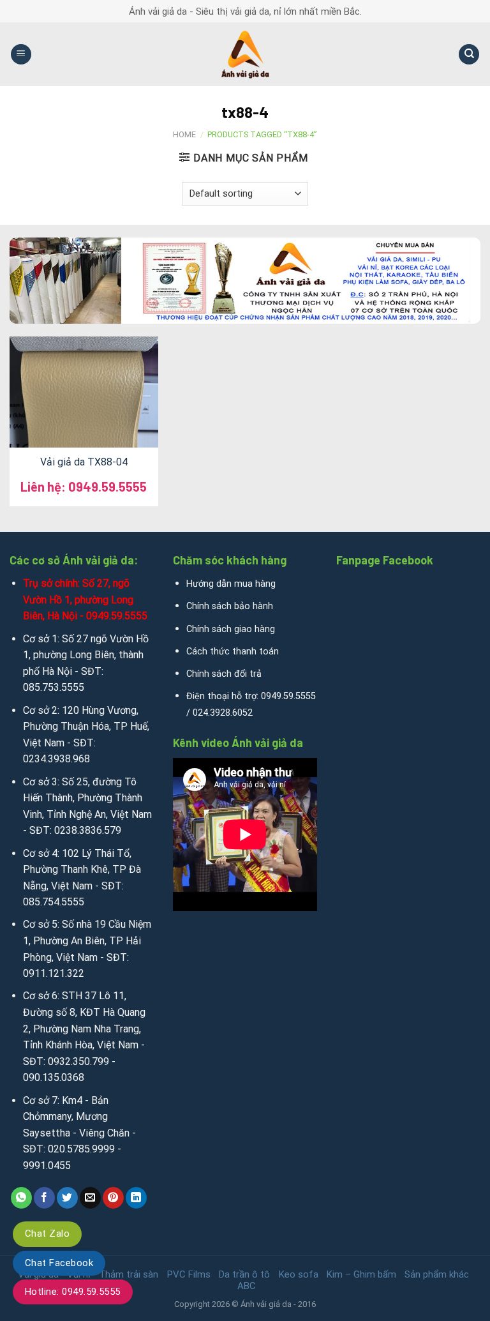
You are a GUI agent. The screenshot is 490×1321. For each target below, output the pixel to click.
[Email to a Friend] (90, 1198)
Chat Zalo (47, 1233)
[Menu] (21, 54)
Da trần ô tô (244, 1274)
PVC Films (189, 1274)
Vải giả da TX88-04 (84, 462)
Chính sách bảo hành (229, 606)
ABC (246, 1286)
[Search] (469, 54)
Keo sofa (298, 1274)
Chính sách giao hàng (230, 629)
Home (184, 134)
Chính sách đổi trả (224, 673)
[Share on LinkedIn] (136, 1198)
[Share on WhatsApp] (21, 1198)
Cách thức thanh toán (232, 651)
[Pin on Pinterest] (113, 1198)
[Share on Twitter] (67, 1198)
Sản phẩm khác (437, 1274)
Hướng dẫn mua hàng (231, 583)
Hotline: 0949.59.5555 (73, 1291)
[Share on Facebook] (44, 1198)
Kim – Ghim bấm (361, 1274)
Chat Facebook (59, 1263)
